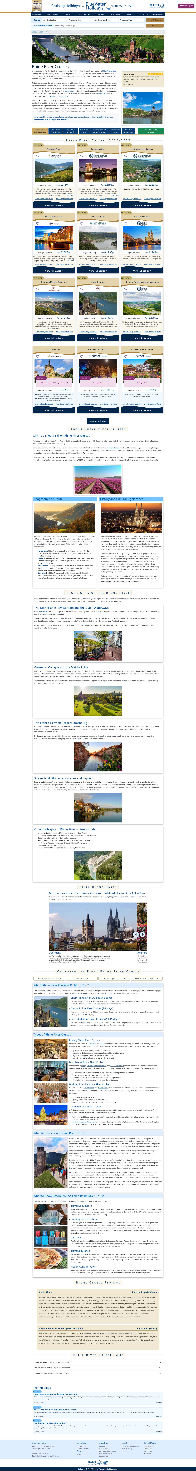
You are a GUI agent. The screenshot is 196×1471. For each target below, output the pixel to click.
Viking (83, 1066)
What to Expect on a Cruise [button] (114, 978)
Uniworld (92, 1043)
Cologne (52, 96)
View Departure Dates (64, 199)
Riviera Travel (103, 1088)
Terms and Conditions (130, 1446)
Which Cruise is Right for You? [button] (49, 978)
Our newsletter (83, 1449)
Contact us (143, 14)
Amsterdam (69, 91)
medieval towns (113, 448)
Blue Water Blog (150, 1446)
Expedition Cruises (83, 14)
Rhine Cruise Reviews (115, 131)
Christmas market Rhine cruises (84, 1122)
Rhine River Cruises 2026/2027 (40, 131)
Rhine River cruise (109, 71)
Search (37, 20)
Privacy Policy (127, 1449)
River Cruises (52, 14)
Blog (129, 14)
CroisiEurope (89, 1088)
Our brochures (82, 1446)
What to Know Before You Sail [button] (146, 978)
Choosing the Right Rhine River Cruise (99, 131)
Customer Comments (107, 1451)
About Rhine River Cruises (55, 131)
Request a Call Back (106, 1469)
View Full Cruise (53, 205)
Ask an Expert (187, 6)
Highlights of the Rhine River (70, 131)
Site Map (80, 1454)
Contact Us (103, 1456)
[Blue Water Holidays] (98, 6)
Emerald (90, 1066)
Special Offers (114, 14)
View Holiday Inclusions (44, 199)
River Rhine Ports (84, 131)
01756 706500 (43, 1453)
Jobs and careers (105, 1453)
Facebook (148, 1449)
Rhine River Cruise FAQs (128, 131)
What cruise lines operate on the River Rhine (52, 1373)
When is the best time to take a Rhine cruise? (52, 1362)
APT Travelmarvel (117, 1066)
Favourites (159, 14)
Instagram (148, 1451)
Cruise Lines (99, 14)
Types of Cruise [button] (82, 978)
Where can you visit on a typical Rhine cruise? (52, 1368)
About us (102, 1446)
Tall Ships (66, 14)
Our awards (103, 1449)
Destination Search (43, 25)
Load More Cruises (98, 421)
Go (155, 25)
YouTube (147, 1453)
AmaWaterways (100, 1066)
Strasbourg (63, 96)
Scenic (102, 1043)
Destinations (37, 14)
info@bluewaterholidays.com (48, 1456)
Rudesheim (101, 93)
